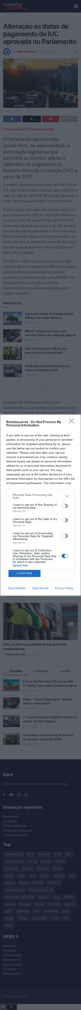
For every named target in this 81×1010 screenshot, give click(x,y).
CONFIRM (24, 573)
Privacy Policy (64, 588)
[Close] (73, 422)
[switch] (65, 506)
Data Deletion (17, 588)
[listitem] (40, 496)
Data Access (40, 588)
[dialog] (40, 505)
